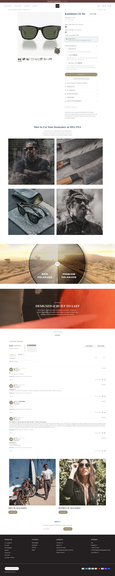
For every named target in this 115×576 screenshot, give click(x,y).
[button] (103, 379)
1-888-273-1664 (95, 547)
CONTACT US (59, 543)
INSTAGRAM (35, 543)
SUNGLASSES (7, 6)
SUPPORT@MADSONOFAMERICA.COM (100, 550)
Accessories (7, 552)
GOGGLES (26, 6)
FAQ (92, 543)
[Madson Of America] (57, 6)
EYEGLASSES (17, 6)
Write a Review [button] (101, 346)
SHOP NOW (13, 512)
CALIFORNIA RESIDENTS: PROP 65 (64, 550)
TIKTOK (34, 547)
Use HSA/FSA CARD (69, 19)
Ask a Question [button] (89, 346)
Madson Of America (12, 572)
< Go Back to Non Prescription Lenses (81, 78)
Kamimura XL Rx (26, 9)
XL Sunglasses (8, 543)
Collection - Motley (9, 557)
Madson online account (66, 133)
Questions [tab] (20, 354)
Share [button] (12, 379)
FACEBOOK (34, 545)
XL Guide (7, 545)
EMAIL (33, 550)
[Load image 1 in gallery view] (40, 34)
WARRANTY (94, 545)
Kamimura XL (12, 376)
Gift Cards (7, 555)
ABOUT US (59, 545)
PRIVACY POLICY (60, 552)
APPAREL (34, 6)
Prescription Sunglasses (17, 9)
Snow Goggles (8, 547)
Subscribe (68, 529)
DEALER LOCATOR (60, 547)
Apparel (7, 550)
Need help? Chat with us (71, 107)
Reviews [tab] (12, 354)
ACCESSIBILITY (95, 552)
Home (9, 9)
